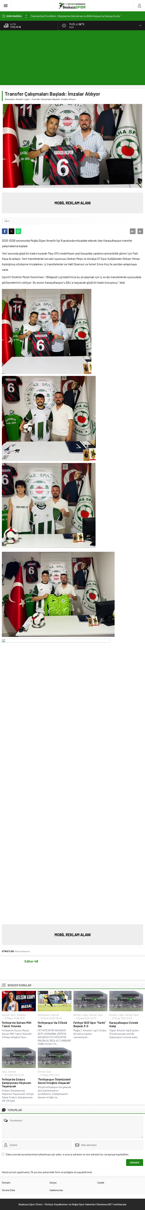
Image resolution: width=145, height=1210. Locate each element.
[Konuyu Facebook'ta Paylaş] (5, 231)
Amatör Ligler (23, 99)
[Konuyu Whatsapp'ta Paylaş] (18, 231)
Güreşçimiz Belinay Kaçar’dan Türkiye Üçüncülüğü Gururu (62, 16)
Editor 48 (31, 961)
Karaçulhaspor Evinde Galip (123, 1024)
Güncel (5, 1014)
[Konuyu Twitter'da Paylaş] (11, 231)
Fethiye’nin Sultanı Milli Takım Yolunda (16, 1024)
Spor (13, 1014)
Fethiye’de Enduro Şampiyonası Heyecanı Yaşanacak (16, 1083)
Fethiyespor (44, 1014)
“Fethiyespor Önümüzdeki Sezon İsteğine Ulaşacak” (54, 1081)
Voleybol (21, 1014)
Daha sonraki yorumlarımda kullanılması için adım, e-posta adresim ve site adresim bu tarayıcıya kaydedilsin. (67, 1154)
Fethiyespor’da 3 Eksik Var (52, 1024)
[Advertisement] (72, 58)
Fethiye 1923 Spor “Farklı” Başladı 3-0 (89, 1024)
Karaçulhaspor (22, 951)
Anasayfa (9, 99)
